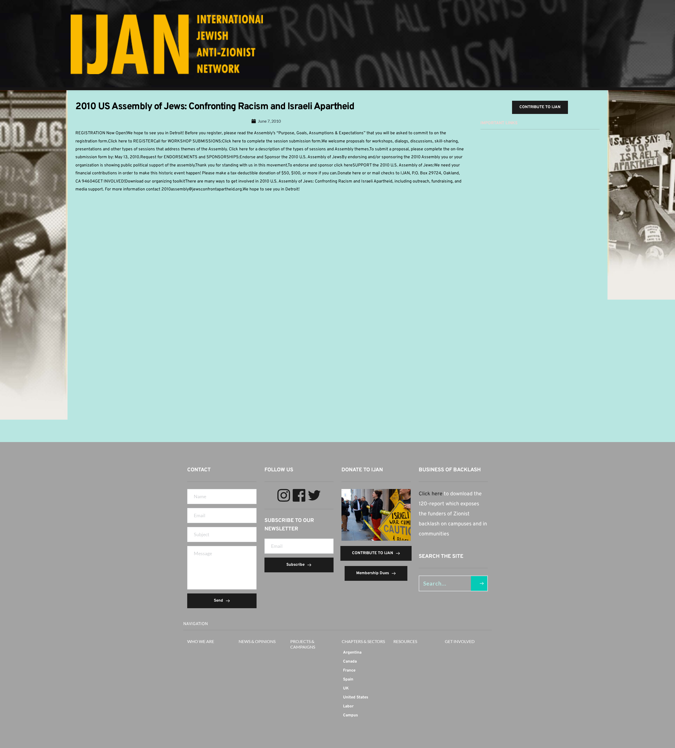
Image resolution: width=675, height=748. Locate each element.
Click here (430, 494)
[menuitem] (363, 653)
